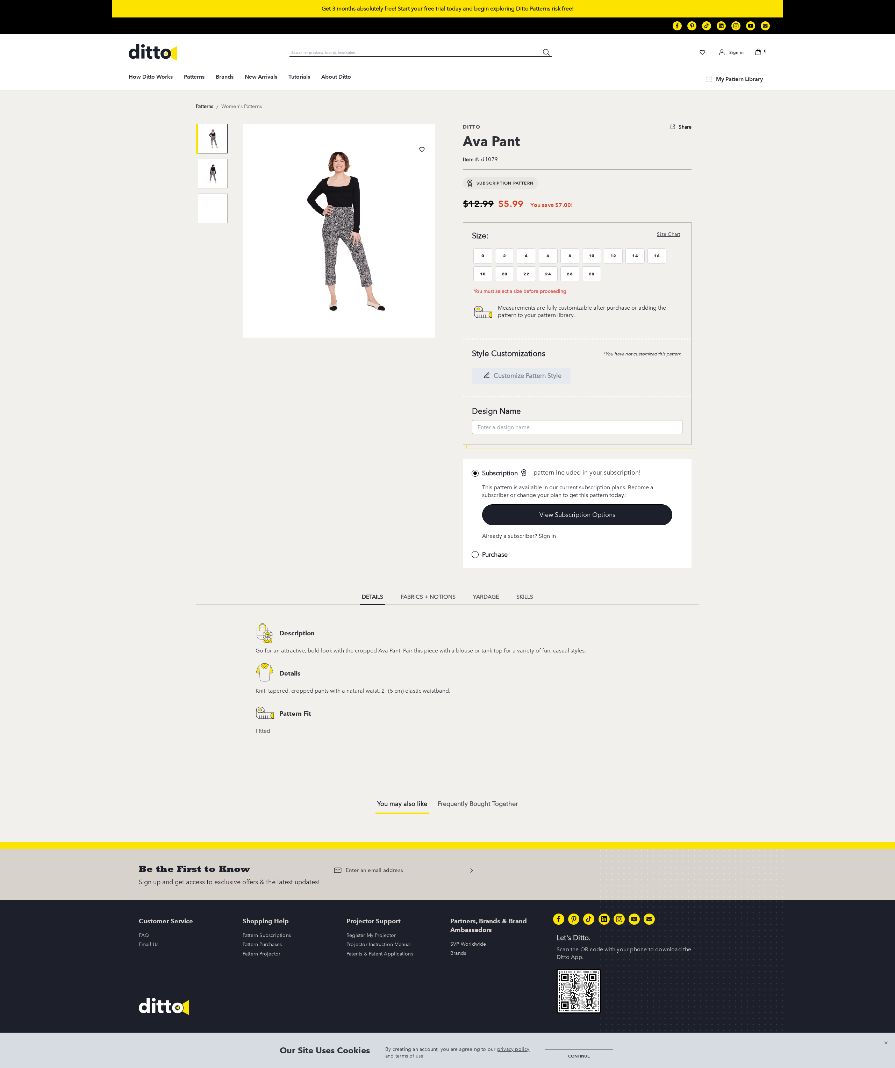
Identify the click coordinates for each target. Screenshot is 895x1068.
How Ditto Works (151, 76)
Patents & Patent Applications (379, 954)
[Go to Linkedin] (721, 25)
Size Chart (668, 234)
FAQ (144, 935)
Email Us (149, 944)
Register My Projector (371, 935)
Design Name (496, 411)
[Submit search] (546, 52)
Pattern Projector (261, 954)
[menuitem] (150, 79)
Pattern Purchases (262, 944)
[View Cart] (759, 52)
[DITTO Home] (153, 52)
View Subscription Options (577, 515)
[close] (885, 1043)
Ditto (471, 127)
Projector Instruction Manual (378, 944)
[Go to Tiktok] (706, 25)
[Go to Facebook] (677, 25)
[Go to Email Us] (765, 25)
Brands (225, 76)
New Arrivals (261, 76)
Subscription (500, 473)
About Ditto (336, 76)
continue (579, 1056)
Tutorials (299, 76)
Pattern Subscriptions (267, 935)
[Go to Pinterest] (692, 25)
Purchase (495, 554)
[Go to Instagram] (736, 25)
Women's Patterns (241, 106)
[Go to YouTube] (750, 25)
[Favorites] (702, 52)
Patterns (194, 76)
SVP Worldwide (468, 944)
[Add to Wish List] (421, 149)
